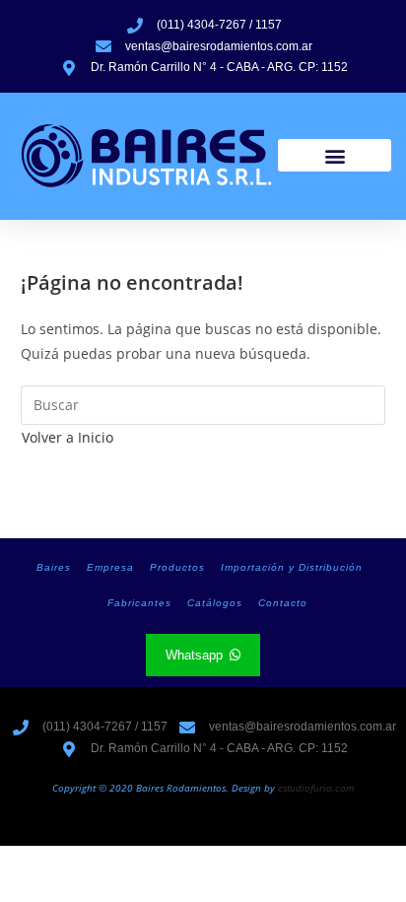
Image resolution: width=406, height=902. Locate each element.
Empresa (110, 567)
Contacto (282, 602)
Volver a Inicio (67, 437)
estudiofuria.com (316, 788)
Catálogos (214, 602)
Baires (53, 567)
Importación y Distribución (292, 567)
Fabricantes (139, 602)
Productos (177, 567)
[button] (334, 155)
